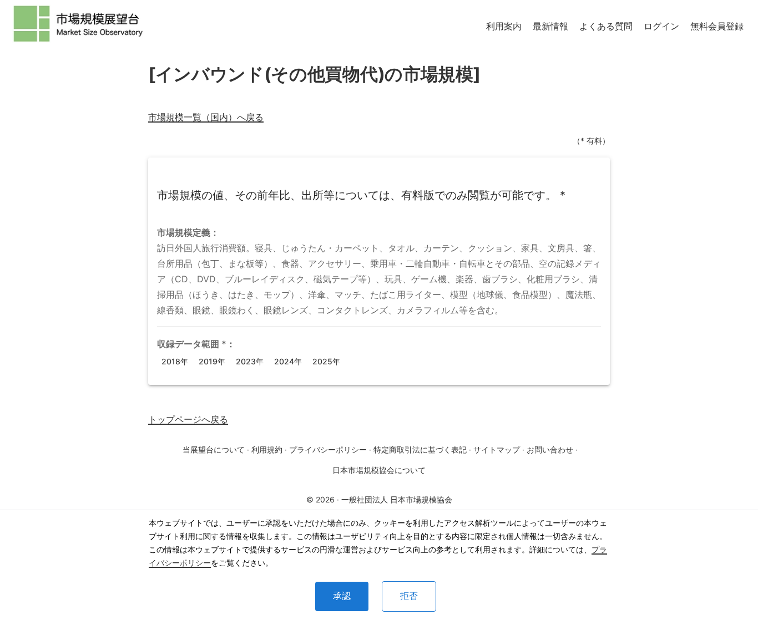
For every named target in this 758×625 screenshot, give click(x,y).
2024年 (288, 361)
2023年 (250, 361)
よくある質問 (606, 26)
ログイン (661, 26)
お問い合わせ (550, 449)
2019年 (212, 361)
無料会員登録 (717, 26)
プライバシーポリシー (328, 449)
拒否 (409, 596)
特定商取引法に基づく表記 (420, 449)
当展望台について (214, 449)
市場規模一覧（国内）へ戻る (206, 117)
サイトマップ (496, 449)
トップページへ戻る (188, 419)
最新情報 (550, 26)
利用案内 (504, 26)
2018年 (174, 361)
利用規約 (266, 449)
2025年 (326, 361)
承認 (342, 596)
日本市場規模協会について (379, 470)
